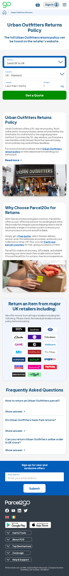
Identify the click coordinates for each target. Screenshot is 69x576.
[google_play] (16, 525)
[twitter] (26, 511)
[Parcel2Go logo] (9, 4)
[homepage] (4, 12)
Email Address (13, 475)
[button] (21, 84)
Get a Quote (35, 95)
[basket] (37, 4)
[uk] (7, 517)
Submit (34, 488)
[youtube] (13, 511)
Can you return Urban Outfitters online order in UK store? (34, 441)
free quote (24, 236)
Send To (8, 72)
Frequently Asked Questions (34, 390)
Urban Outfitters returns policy (37, 37)
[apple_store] (40, 525)
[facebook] (7, 511)
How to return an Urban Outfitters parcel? (32, 400)
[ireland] (13, 517)
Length (8, 82)
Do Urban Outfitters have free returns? (30, 420)
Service (10, 60)
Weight (47, 82)
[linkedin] (19, 511)
